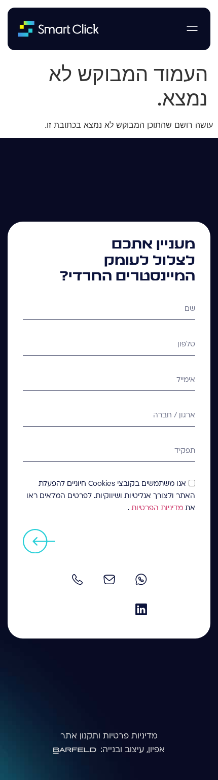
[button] (192, 29)
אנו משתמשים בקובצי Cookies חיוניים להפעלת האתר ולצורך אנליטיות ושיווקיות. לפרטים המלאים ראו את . (110, 496)
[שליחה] (39, 541)
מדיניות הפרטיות (156, 508)
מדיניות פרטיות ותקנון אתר (109, 736)
